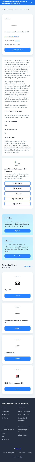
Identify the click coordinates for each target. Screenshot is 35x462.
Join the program (17, 50)
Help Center (6, 439)
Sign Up (17, 231)
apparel (7, 18)
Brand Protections (24, 412)
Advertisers (5, 412)
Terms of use (21, 453)
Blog (3, 433)
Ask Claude (19, 204)
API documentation (8, 430)
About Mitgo (22, 435)
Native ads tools (23, 415)
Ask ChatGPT (19, 183)
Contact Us (17, 256)
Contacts (5, 418)
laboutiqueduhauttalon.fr (11, 37)
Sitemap (30, 453)
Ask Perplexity (19, 198)
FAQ (3, 436)
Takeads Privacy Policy (9, 453)
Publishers (5, 415)
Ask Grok (18, 193)
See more (27, 266)
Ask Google (19, 188)
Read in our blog (15, 3)
